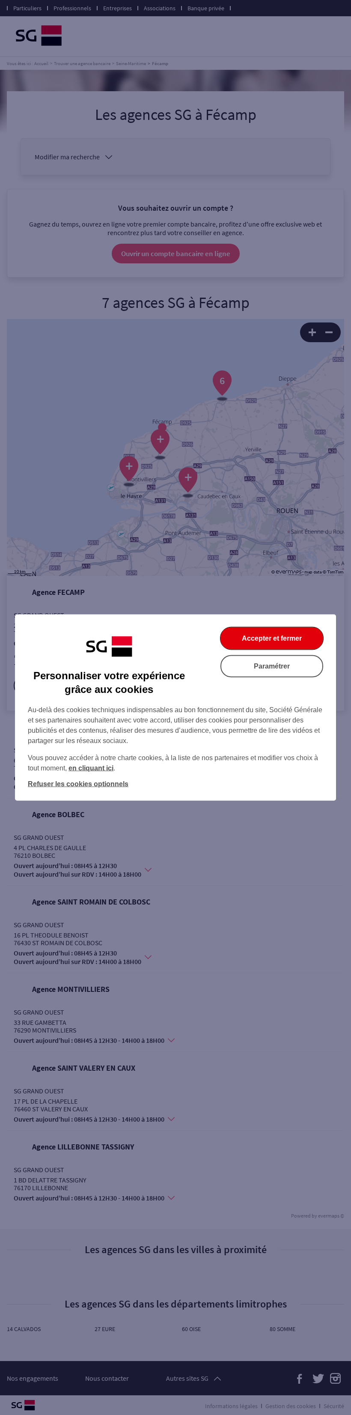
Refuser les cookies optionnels (78, 784)
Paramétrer (272, 666)
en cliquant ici (90, 768)
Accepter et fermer (272, 638)
